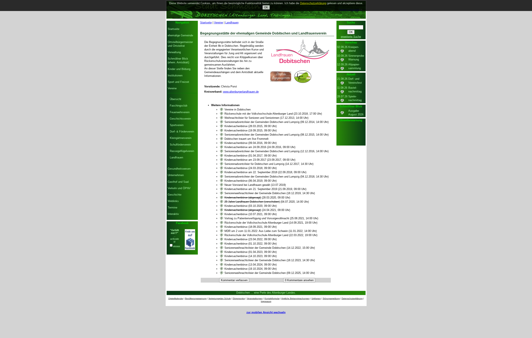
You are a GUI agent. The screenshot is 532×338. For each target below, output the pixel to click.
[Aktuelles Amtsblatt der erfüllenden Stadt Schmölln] (342, 113)
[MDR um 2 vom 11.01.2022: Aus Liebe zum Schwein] (221, 231)
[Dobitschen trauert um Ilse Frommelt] (221, 138)
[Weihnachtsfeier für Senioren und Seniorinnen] (221, 117)
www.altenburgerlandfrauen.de (241, 91)
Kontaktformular (272, 298)
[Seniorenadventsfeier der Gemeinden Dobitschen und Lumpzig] (221, 122)
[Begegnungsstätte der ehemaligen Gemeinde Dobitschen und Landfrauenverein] (299, 65)
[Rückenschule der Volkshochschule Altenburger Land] (221, 222)
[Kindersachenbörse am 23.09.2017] (221, 159)
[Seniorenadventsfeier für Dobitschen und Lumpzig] (221, 163)
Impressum (266, 301)
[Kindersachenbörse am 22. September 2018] (221, 172)
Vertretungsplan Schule (219, 298)
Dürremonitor (239, 298)
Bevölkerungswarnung (196, 298)
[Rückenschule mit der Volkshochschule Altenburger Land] (221, 113)
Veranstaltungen (255, 298)
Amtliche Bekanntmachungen (295, 298)
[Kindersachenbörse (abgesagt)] (221, 197)
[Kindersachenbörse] (221, 126)
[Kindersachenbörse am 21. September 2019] (221, 189)
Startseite (206, 22)
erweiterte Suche (351, 36)
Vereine (218, 22)
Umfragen (316, 298)
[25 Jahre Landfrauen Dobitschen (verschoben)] (221, 201)
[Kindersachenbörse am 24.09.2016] (221, 147)
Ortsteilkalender (175, 298)
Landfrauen (232, 22)
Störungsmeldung (331, 298)
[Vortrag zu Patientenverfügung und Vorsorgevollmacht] (221, 218)
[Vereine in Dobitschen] (221, 109)
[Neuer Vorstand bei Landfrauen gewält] (221, 184)
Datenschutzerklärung (352, 298)
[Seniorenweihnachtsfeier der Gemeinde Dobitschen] (221, 193)
